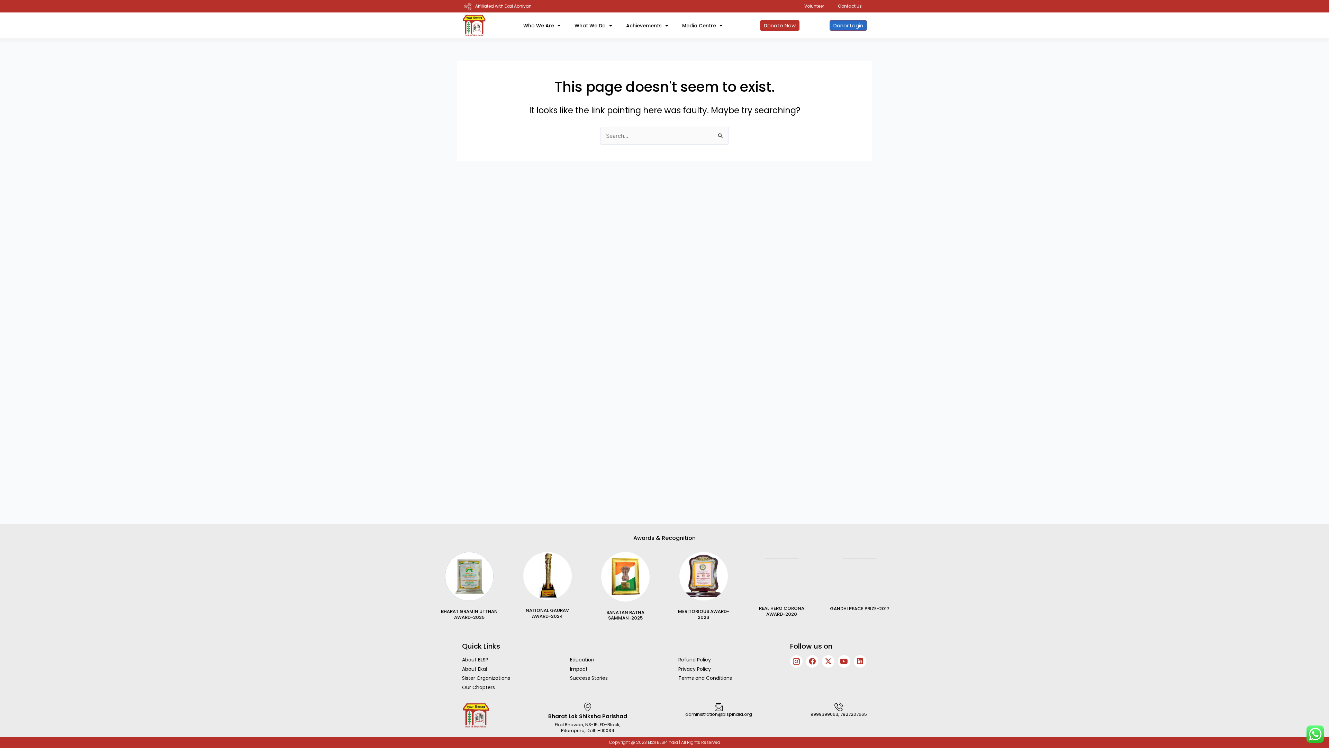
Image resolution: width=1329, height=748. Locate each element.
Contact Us (850, 6)
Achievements (644, 25)
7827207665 (853, 714)
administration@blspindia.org (718, 714)
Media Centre (699, 25)
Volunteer (814, 6)
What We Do (590, 25)
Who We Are (538, 25)
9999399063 (824, 714)
